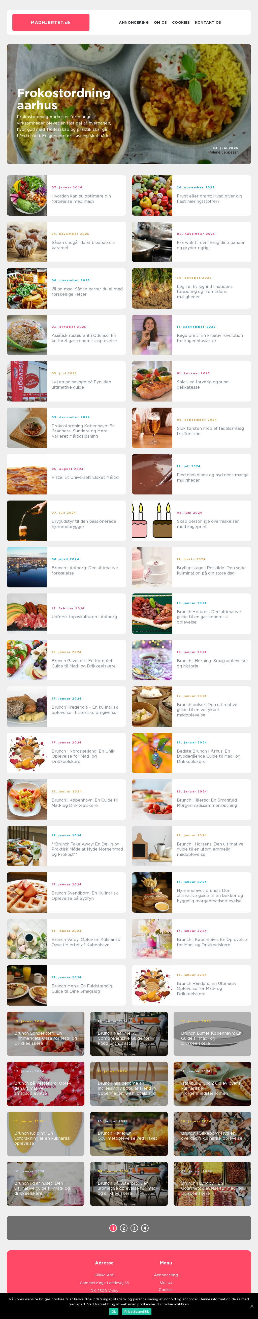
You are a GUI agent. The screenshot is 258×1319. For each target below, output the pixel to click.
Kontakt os (208, 22)
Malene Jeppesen (223, 152)
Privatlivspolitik (136, 1311)
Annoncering (134, 22)
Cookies (181, 22)
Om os (160, 22)
